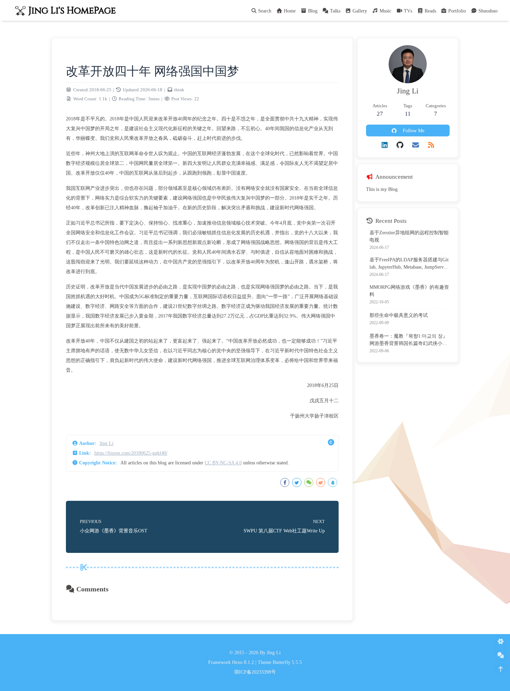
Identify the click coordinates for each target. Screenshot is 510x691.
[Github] (400, 145)
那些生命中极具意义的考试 (398, 315)
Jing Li (106, 443)
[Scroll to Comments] (500, 655)
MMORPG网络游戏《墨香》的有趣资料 (409, 291)
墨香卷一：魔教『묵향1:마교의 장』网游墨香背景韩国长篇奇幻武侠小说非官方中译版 (408, 340)
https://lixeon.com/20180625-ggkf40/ (131, 453)
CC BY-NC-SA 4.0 (223, 462)
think (179, 89)
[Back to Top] (500, 669)
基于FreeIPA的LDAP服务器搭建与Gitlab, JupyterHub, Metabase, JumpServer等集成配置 (409, 264)
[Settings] (500, 641)
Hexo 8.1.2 (243, 662)
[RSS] (431, 145)
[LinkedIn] (384, 145)
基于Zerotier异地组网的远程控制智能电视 (409, 236)
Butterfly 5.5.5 (287, 662)
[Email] (415, 145)
